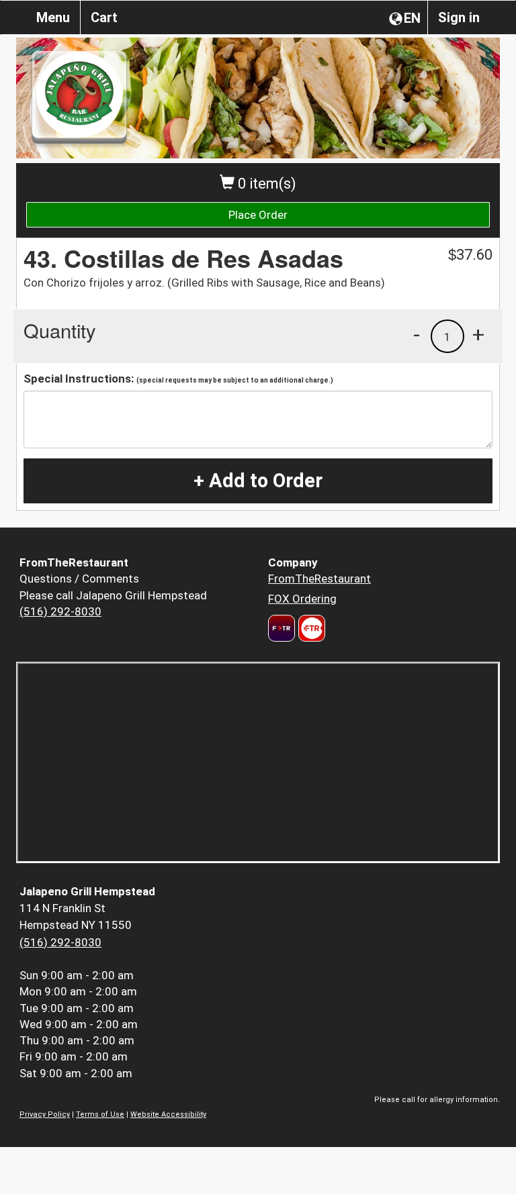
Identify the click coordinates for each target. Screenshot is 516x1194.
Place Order (258, 214)
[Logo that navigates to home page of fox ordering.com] (310, 628)
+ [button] (478, 334)
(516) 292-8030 (60, 611)
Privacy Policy (44, 1114)
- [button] (416, 334)
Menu (53, 17)
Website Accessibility (168, 1114)
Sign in (459, 17)
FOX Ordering (302, 598)
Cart (104, 17)
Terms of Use (100, 1114)
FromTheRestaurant (319, 578)
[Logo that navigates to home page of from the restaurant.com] (281, 628)
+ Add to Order (258, 480)
